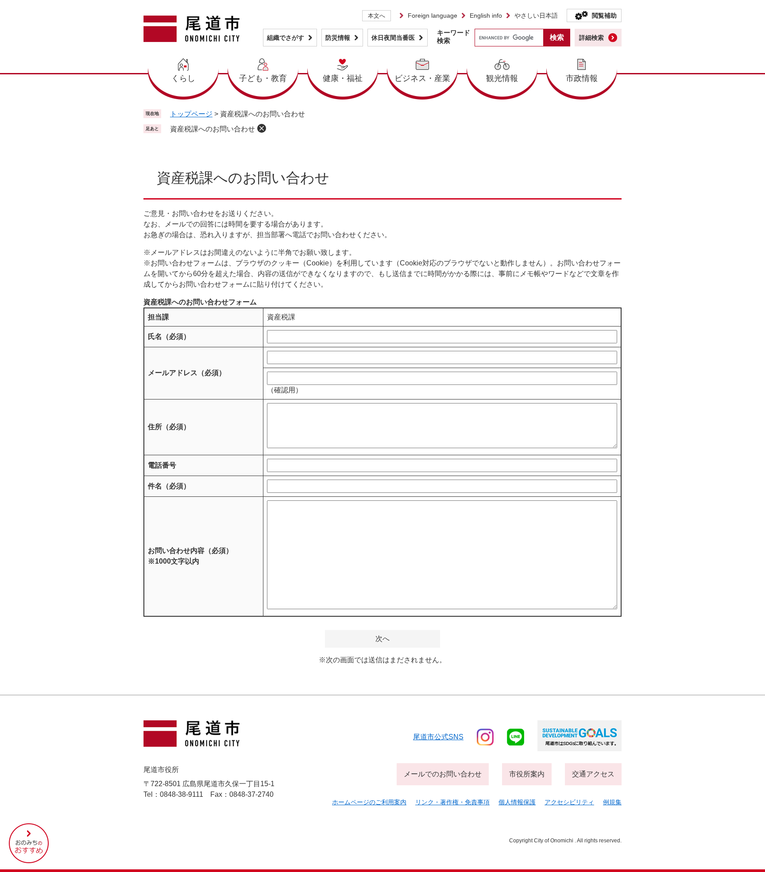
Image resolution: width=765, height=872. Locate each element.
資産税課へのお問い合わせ (212, 129)
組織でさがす (285, 37)
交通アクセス (593, 774)
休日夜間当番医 (393, 37)
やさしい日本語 (536, 15)
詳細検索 (591, 37)
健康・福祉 (343, 78)
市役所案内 (527, 774)
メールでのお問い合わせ (443, 774)
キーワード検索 (453, 36)
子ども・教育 (263, 78)
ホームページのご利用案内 (369, 802)
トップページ (191, 114)
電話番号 (162, 465)
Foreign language (432, 15)
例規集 (612, 802)
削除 (261, 128)
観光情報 (502, 78)
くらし (183, 78)
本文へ (376, 15)
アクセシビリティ (569, 802)
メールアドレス (187, 372)
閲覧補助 (604, 15)
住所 (169, 426)
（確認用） (284, 390)
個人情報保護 (517, 802)
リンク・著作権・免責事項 (452, 802)
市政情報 (582, 78)
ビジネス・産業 (422, 78)
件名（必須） (169, 486)
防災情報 (337, 37)
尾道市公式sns (438, 737)
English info (486, 15)
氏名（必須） (169, 336)
